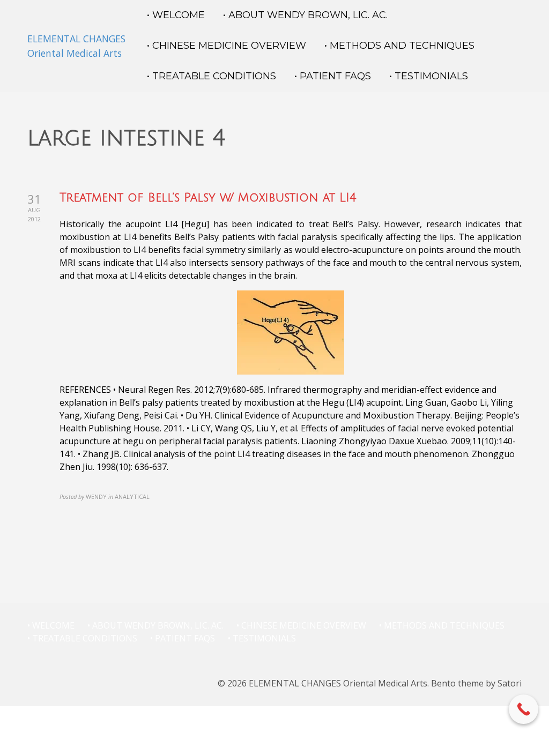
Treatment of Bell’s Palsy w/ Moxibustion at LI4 (208, 197)
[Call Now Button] (523, 709)
